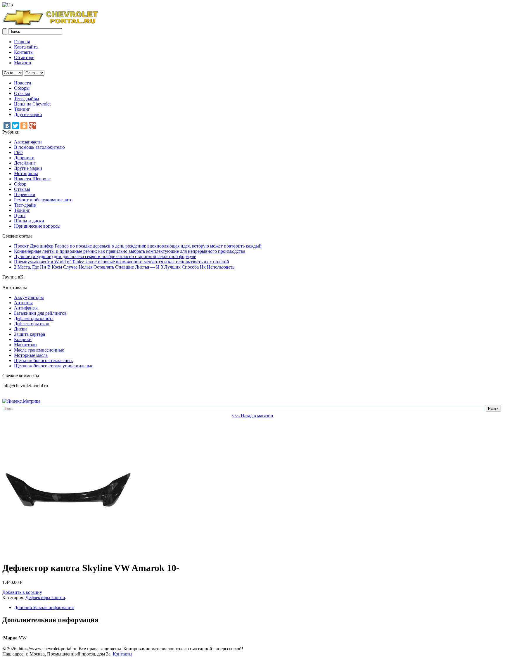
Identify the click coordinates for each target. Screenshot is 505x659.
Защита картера (29, 334)
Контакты (24, 52)
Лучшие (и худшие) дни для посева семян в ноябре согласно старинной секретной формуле (105, 256)
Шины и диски (29, 220)
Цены (19, 215)
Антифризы (26, 307)
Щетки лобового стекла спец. (43, 360)
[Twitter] (15, 125)
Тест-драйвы (26, 98)
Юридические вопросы (37, 226)
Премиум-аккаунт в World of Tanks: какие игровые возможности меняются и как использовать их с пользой (121, 261)
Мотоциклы (26, 173)
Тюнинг (22, 109)
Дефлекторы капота (33, 318)
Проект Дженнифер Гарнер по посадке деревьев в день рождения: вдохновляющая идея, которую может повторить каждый (138, 245)
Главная (22, 41)
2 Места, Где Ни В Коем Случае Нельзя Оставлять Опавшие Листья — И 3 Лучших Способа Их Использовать (124, 266)
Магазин (22, 62)
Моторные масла (31, 355)
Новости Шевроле (32, 178)
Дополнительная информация (44, 607)
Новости (22, 82)
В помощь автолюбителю (39, 147)
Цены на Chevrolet (32, 103)
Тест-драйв (25, 205)
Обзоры (22, 88)
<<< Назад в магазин (252, 415)
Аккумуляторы (29, 297)
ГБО (18, 152)
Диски (20, 328)
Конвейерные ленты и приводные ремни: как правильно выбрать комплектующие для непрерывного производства (129, 251)
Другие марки (28, 114)
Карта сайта (26, 46)
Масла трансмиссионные (39, 349)
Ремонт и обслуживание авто (43, 199)
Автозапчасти (28, 141)
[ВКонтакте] (7, 125)
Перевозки (24, 194)
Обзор (20, 183)
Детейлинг (25, 162)
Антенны (23, 302)
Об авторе (24, 57)
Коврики (23, 339)
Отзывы (22, 93)
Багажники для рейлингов (40, 313)
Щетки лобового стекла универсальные (53, 365)
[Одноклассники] (23, 125)
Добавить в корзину (22, 592)
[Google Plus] (32, 125)
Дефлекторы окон (31, 323)
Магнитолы (25, 344)
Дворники (24, 157)
